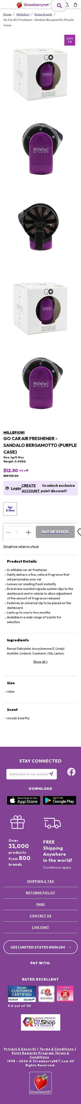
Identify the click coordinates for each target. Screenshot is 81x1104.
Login (15, 488)
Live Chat (40, 927)
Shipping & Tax (40, 881)
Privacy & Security (20, 1049)
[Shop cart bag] (75, 5)
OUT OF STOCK (55, 532)
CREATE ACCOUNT (31, 488)
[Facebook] (71, 772)
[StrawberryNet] (32, 4)
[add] (28, 532)
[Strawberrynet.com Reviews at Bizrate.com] (22, 1001)
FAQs (40, 904)
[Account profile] (67, 5)
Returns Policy (40, 893)
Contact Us (41, 916)
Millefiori (14, 432)
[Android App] (59, 804)
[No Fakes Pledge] (65, 999)
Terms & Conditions (56, 1049)
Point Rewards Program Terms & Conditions (40, 1055)
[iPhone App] (23, 804)
